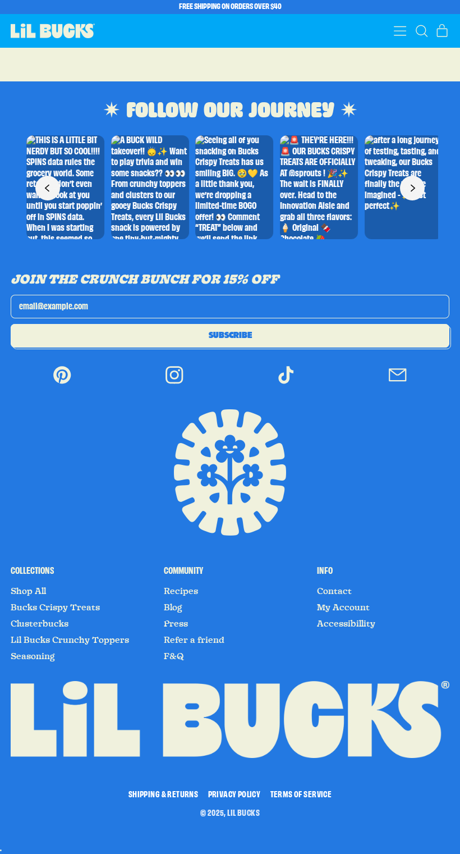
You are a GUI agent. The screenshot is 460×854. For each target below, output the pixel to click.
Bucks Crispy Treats (55, 607)
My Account (343, 607)
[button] (421, 31)
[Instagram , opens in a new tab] (174, 382)
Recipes (181, 591)
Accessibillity (346, 623)
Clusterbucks (39, 623)
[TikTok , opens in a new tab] (286, 382)
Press (176, 623)
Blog (173, 607)
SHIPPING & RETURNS (163, 795)
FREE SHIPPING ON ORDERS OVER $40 (230, 7)
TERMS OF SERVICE (301, 795)
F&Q (174, 656)
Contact (334, 591)
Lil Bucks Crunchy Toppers (70, 640)
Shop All (28, 591)
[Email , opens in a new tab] (397, 382)
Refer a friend (194, 640)
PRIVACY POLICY (234, 795)
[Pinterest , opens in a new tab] (62, 382)
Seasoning (32, 656)
